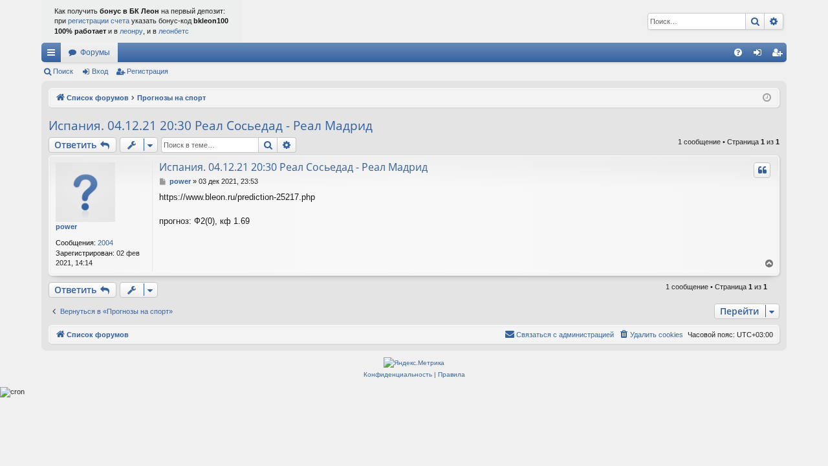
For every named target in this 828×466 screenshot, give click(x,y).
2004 (105, 243)
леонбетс (173, 31)
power (66, 226)
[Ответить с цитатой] (762, 170)
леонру (131, 31)
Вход (100, 71)
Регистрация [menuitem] (779, 55)
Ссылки (54, 55)
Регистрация (147, 71)
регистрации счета (98, 21)
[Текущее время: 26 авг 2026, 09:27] (767, 98)
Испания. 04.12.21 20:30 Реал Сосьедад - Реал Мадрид (211, 125)
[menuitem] (738, 52)
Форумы (95, 52)
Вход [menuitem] (760, 55)
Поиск (63, 71)
